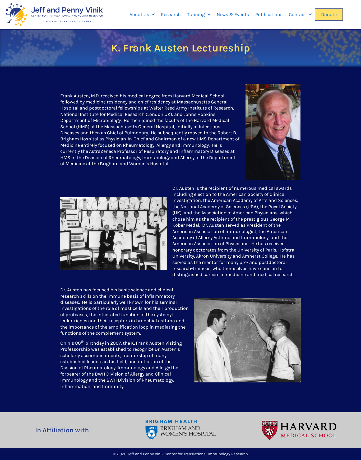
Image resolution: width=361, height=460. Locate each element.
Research (171, 14)
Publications (269, 14)
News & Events (233, 14)
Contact (297, 14)
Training (196, 14)
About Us (139, 14)
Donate (329, 14)
